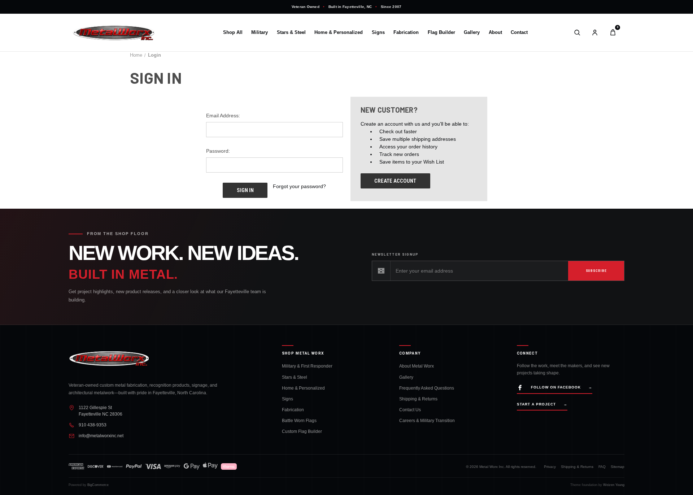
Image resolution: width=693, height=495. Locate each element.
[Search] (577, 32)
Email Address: (223, 115)
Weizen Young (613, 485)
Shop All (233, 32)
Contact (519, 32)
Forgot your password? (299, 186)
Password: (218, 151)
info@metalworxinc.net (101, 435)
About (495, 32)
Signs (378, 32)
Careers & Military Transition (427, 420)
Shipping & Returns (418, 398)
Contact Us (410, 409)
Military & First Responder (307, 366)
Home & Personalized (338, 32)
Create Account (395, 181)
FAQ (602, 467)
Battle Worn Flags (299, 420)
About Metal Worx (416, 366)
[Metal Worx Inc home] (126, 32)
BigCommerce (98, 485)
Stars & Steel (291, 32)
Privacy (550, 467)
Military (259, 32)
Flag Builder (441, 32)
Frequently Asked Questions (426, 388)
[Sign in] (595, 32)
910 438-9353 (92, 424)
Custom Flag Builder (302, 431)
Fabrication (406, 32)
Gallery (472, 32)
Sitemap (617, 467)
